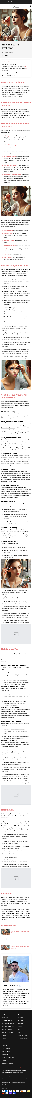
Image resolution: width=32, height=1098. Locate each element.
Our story (20, 1017)
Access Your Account (8, 1063)
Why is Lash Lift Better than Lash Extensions (13, 75)
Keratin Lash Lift (6, 70)
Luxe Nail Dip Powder (7, 1032)
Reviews (20, 1026)
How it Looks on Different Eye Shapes (12, 72)
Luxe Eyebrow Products (8, 1026)
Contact (4, 1041)
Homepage (5, 1017)
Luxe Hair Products (7, 1029)
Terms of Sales (6, 1048)
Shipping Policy (6, 1051)
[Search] (5, 6)
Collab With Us (21, 1023)
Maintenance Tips (7, 68)
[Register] (25, 1076)
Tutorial (4, 1038)
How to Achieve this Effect (9, 73)
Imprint (4, 1060)
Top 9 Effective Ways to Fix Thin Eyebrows (13, 66)
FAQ (19, 1032)
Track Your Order (22, 1035)
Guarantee (20, 1020)
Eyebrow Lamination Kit (12, 824)
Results (4, 1035)
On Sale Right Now (7, 1020)
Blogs (19, 1029)
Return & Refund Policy (8, 1057)
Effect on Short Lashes (19, 68)
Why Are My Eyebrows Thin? (9, 64)
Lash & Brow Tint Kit (6, 460)
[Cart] (29, 6)
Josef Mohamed (10, 985)
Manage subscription (23, 1038)
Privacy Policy (5, 1054)
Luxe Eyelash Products (8, 1023)
